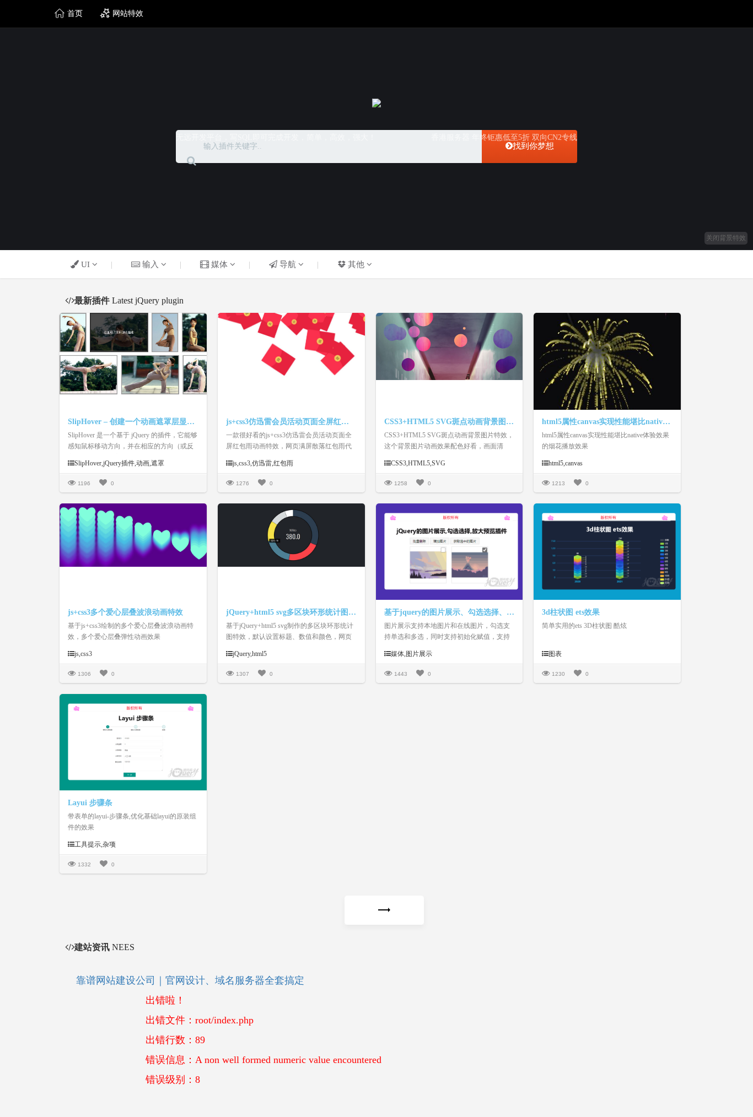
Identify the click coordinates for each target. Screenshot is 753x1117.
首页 (74, 13)
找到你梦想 (533, 146)
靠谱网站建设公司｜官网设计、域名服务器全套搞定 (190, 980)
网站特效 (126, 13)
